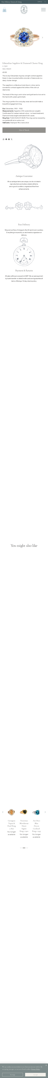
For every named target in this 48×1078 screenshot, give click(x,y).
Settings (12, 1075)
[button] (4, 9)
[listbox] (41, 1)
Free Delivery (24, 224)
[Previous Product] (2, 812)
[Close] (45, 1066)
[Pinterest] (9, 139)
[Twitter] (11, 139)
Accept (35, 1075)
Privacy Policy (35, 1069)
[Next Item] (42, 37)
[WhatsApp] (3, 139)
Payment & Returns (24, 270)
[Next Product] (45, 812)
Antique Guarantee (24, 176)
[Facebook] (6, 139)
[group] (24, 825)
